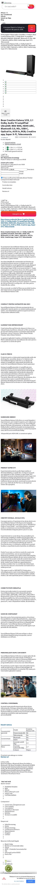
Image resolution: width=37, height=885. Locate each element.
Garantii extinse (10, 142)
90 (27, 733)
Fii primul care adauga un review (11, 755)
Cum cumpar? (9, 806)
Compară (4, 179)
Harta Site (8, 854)
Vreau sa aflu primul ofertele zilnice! (15, 178)
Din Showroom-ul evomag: (10, 158)
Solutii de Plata (6, 18)
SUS (3, 23)
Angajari (7, 833)
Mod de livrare (9, 811)
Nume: (21, 171)
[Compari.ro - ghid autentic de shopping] (9, 872)
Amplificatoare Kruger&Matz (20, 770)
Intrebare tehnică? (13, 179)
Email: (21, 173)
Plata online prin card (12, 792)
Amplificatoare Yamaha (9, 772)
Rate (6, 788)
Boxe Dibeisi (16, 768)
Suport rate (8, 793)
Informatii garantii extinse (13, 151)
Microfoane (21, 772)
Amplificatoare (6, 770)
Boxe (10, 768)
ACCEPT (30, 881)
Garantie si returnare (12, 810)
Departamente (10, 831)
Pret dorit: (30, 169)
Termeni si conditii (11, 815)
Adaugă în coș (17, 214)
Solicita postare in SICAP (13, 144)
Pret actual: (4, 169)
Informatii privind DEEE (13, 852)
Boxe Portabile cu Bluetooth (10, 763)
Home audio (14, 34)
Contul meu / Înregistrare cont (15, 805)
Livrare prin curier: (7, 163)
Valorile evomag (10, 824)
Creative (29, 34)
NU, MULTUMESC (19, 881)
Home (7, 826)
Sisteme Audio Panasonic (19, 767)
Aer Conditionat (6, 14)
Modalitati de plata (11, 787)
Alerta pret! (4, 168)
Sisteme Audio (6, 767)
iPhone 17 (4, 13)
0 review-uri (4, 137)
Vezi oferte (31, 28)
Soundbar (22, 34)
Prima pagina (5, 34)
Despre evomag (10, 828)
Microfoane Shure (14, 773)
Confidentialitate (10, 795)
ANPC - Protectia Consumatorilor (16, 849)
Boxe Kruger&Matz (26, 768)
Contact (7, 834)
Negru (29, 750)
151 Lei (15, 149)
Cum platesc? (9, 808)
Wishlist (7, 813)
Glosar (7, 847)
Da (27, 737)
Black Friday (9, 844)
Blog (2, 20)
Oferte (3, 16)
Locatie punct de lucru (12, 829)
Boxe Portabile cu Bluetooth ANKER (23, 765)
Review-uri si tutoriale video (14, 846)
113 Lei (15, 147)
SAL (6, 851)
